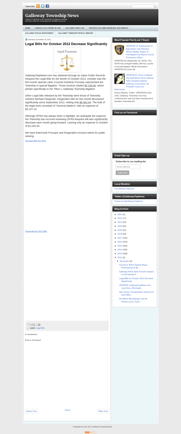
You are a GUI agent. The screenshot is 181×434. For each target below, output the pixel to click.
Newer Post (31, 411)
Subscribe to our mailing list (131, 161)
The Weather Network (124, 189)
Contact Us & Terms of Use (48, 28)
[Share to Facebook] (39, 324)
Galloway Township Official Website (75, 33)
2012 (120, 257)
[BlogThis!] (33, 324)
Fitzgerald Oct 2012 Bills (36, 231)
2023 (120, 214)
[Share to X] (36, 324)
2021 (120, 222)
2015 (120, 246)
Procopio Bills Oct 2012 (35, 141)
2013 (120, 254)
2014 (120, 250)
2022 (120, 218)
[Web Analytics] (90, 433)
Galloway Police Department (39, 33)
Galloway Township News (52, 15)
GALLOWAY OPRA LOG (74, 28)
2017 (120, 238)
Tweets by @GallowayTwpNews (128, 201)
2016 (120, 242)
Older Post (103, 411)
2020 (120, 226)
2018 (120, 234)
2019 (120, 230)
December (125, 261)
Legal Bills (40, 328)
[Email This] (31, 324)
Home (27, 28)
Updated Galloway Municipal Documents (108, 28)
